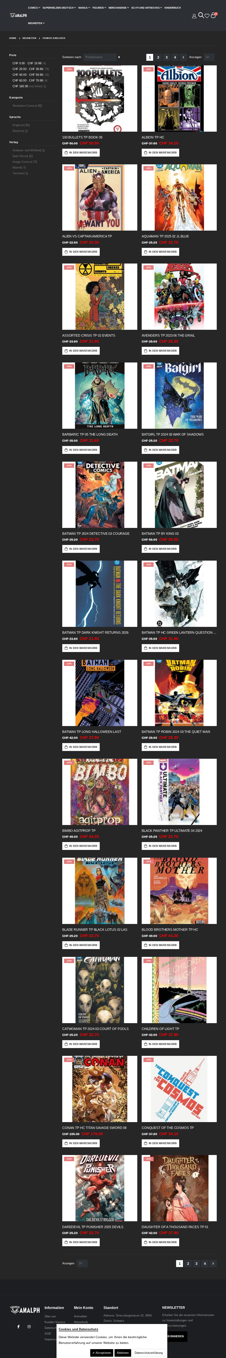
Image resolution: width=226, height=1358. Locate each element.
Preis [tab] (13, 55)
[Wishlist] (206, 15)
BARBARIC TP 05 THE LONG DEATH (90, 434)
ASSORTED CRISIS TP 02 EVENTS (88, 335)
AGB (48, 1333)
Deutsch (21, 131)
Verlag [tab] (13, 142)
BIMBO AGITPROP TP (78, 831)
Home (12, 38)
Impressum (52, 1339)
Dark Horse (23, 156)
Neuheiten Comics (28, 105)
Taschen (21, 173)
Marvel (20, 167)
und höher (30, 86)
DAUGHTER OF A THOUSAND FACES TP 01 (175, 1227)
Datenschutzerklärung (149, 1352)
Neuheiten (29, 38)
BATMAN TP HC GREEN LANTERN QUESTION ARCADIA (179, 632)
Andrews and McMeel (29, 150)
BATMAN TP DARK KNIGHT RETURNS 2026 (95, 632)
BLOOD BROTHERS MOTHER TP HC (170, 929)
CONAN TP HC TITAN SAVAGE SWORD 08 (94, 1128)
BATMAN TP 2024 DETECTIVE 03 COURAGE (96, 533)
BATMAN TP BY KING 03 (160, 533)
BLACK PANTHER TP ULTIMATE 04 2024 (172, 831)
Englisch (22, 125)
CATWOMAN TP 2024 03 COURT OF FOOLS (95, 1029)
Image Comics (25, 161)
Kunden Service (55, 1322)
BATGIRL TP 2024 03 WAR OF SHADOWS (173, 434)
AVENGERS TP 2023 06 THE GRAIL (168, 335)
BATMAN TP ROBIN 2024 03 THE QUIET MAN (176, 732)
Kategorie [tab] (16, 97)
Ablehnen (123, 1352)
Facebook (18, 1326)
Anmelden (80, 1316)
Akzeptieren (103, 1352)
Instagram (29, 1326)
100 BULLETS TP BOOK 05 (82, 137)
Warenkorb (81, 1322)
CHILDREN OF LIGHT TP (160, 1029)
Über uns (50, 1316)
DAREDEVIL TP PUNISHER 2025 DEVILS (92, 1227)
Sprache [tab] (15, 117)
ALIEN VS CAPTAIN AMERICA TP (87, 236)
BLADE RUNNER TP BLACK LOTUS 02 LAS (94, 929)
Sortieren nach (71, 57)
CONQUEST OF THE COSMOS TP (168, 1128)
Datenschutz (53, 1328)
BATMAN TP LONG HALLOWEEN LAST (91, 732)
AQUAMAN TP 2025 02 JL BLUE (165, 236)
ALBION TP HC (153, 137)
